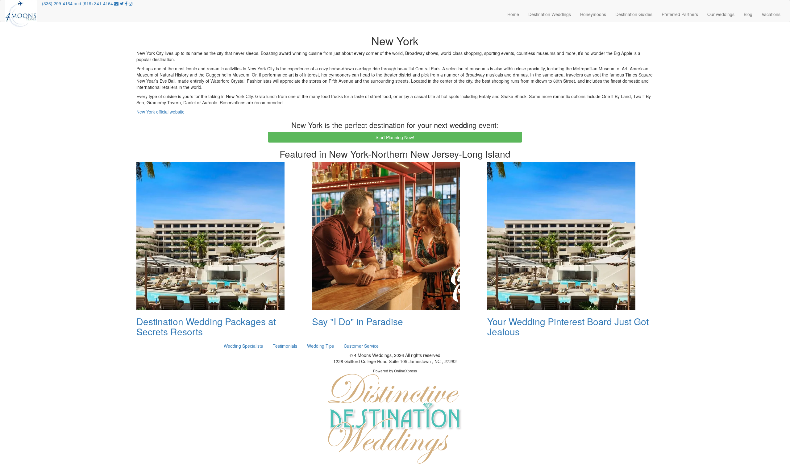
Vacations (771, 14)
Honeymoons (593, 14)
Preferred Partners (680, 14)
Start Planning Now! (395, 137)
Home (513, 14)
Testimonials (285, 346)
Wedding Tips (320, 346)
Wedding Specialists (243, 346)
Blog (748, 14)
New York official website (160, 112)
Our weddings (720, 14)
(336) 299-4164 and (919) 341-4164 (77, 3)
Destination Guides (633, 14)
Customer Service (361, 346)
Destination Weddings (549, 14)
